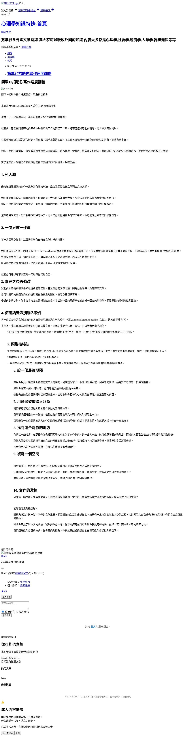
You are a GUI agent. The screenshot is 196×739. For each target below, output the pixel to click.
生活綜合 (25, 582)
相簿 (9, 53)
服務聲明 (127, 696)
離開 (18, 733)
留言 (25, 573)
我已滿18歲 (7, 733)
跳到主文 (6, 32)
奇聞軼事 (25, 585)
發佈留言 (6, 615)
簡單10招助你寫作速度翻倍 (29, 74)
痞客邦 (19, 573)
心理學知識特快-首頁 (24, 23)
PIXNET (75, 696)
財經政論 (26, 47)
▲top (4, 591)
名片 (9, 60)
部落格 (11, 57)
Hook (4, 556)
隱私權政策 (115, 696)
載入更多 (6, 597)
